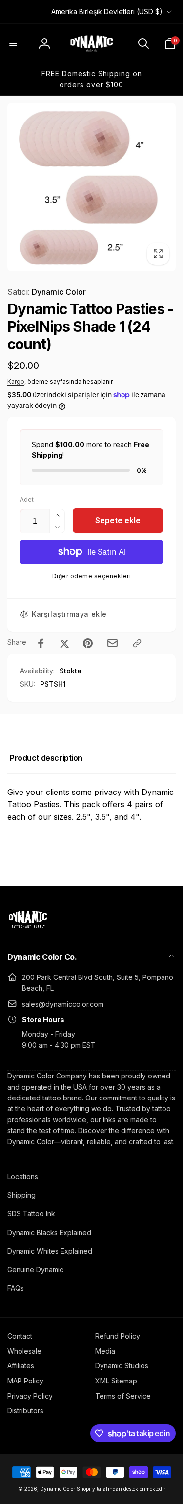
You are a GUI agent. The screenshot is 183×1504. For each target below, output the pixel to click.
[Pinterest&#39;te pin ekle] (88, 643)
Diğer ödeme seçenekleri (91, 576)
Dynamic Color (46, 292)
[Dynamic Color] (28, 930)
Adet (27, 499)
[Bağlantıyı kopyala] (137, 643)
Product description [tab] (46, 758)
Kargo (15, 381)
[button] (13, 43)
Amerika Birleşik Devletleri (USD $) (107, 11)
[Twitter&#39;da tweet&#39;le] (64, 643)
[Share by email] (112, 643)
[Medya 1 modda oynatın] (91, 187)
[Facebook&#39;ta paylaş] (41, 643)
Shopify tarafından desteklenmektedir (121, 1489)
